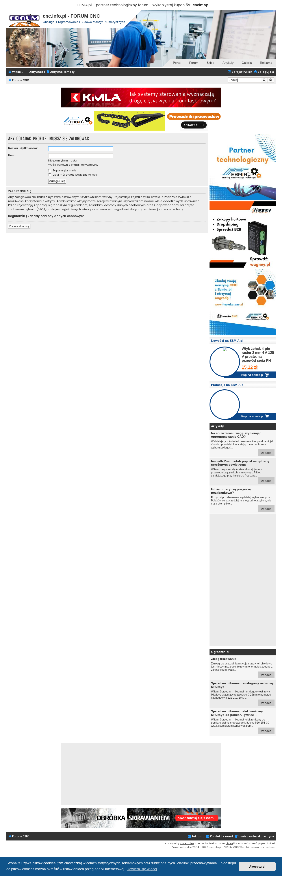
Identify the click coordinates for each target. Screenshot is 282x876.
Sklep (210, 62)
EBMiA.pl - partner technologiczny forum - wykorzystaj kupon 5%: (134, 5)
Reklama (266, 62)
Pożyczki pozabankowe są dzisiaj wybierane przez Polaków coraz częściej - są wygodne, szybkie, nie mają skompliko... (241, 498)
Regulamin (16, 216)
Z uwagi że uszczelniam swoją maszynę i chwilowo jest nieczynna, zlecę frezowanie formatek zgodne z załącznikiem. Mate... (242, 667)
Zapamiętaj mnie (64, 170)
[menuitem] (60, 72)
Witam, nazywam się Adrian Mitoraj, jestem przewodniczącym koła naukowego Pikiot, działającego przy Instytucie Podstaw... (241, 470)
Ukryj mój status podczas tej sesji (75, 174)
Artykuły (228, 62)
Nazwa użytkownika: (23, 148)
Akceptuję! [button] (257, 866)
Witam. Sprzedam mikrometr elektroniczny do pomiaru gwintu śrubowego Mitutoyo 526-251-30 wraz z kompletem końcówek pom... (241, 721)
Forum (194, 62)
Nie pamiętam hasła (62, 160)
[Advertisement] (243, 580)
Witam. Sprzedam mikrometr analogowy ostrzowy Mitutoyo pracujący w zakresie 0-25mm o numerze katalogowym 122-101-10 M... (242, 693)
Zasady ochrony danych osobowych (56, 216)
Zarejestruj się (19, 226)
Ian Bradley (187, 843)
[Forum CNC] (24, 19)
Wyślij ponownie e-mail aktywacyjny (73, 164)
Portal (177, 62)
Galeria (247, 62)
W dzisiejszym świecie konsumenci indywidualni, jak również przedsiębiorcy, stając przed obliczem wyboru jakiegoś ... (242, 442)
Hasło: (12, 155)
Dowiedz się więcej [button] (142, 869)
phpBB (229, 843)
